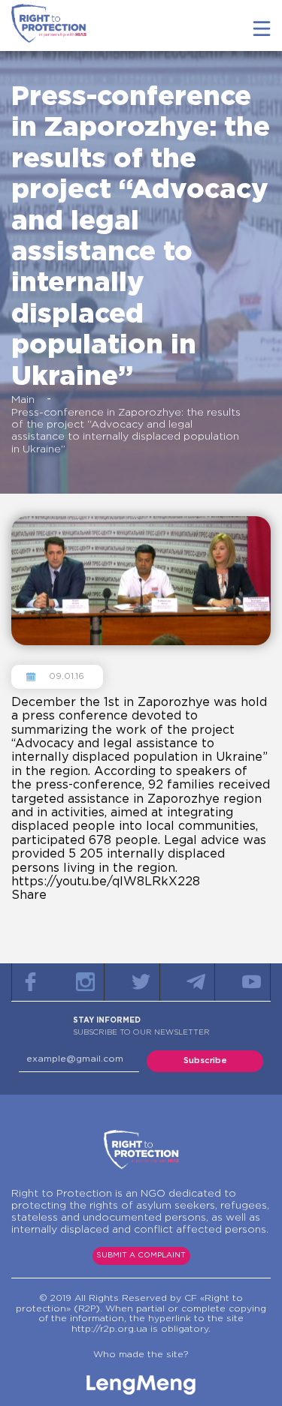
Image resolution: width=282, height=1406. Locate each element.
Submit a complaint (141, 1255)
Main (23, 399)
